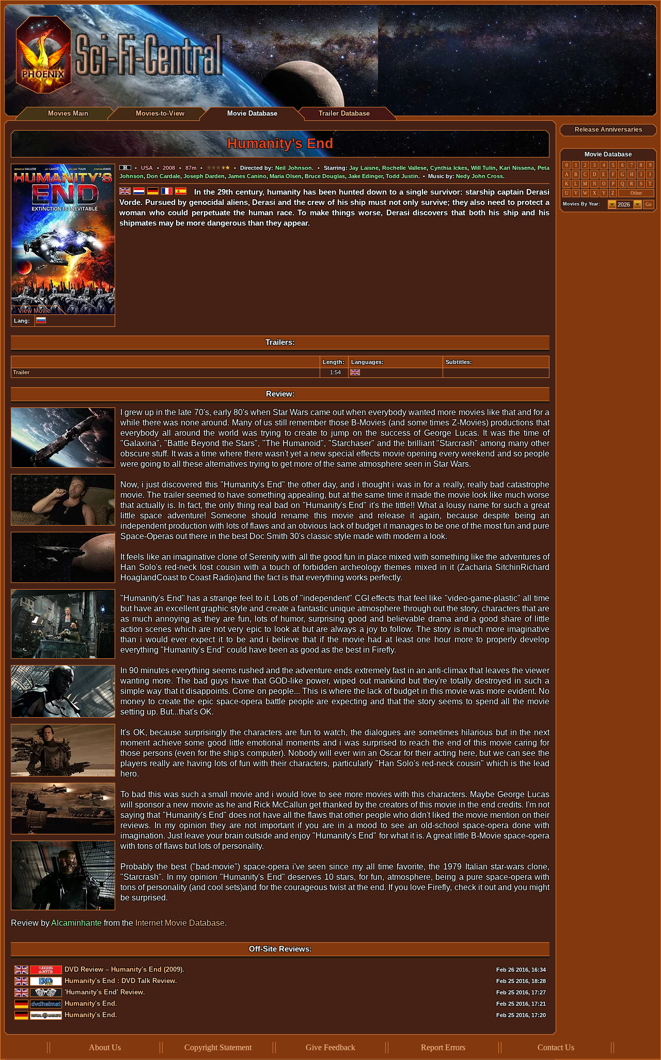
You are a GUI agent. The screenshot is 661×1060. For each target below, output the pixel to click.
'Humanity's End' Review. (105, 992)
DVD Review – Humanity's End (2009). (124, 969)
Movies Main (68, 113)
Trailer (21, 372)
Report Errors (443, 1047)
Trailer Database (344, 113)
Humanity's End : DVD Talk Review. (121, 981)
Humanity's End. (91, 1003)
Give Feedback (330, 1047)
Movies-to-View (160, 113)
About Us (105, 1047)
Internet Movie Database (180, 923)
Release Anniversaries (608, 129)
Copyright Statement (217, 1047)
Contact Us (556, 1047)
